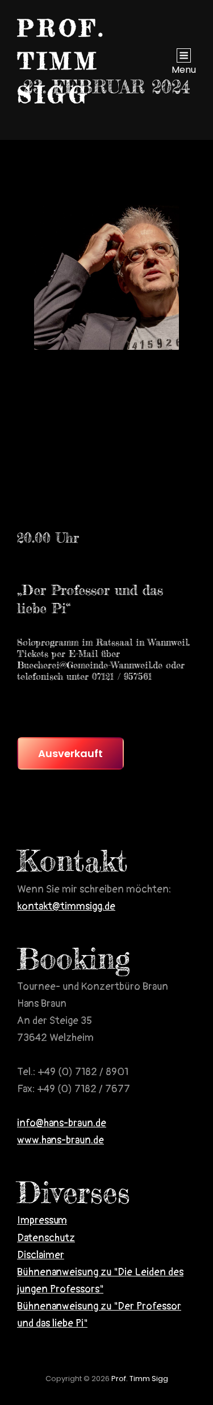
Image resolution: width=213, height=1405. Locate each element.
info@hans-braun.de (61, 1123)
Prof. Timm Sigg (61, 61)
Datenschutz (46, 1238)
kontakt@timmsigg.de (66, 906)
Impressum (42, 1220)
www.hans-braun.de (60, 1140)
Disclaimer (40, 1255)
